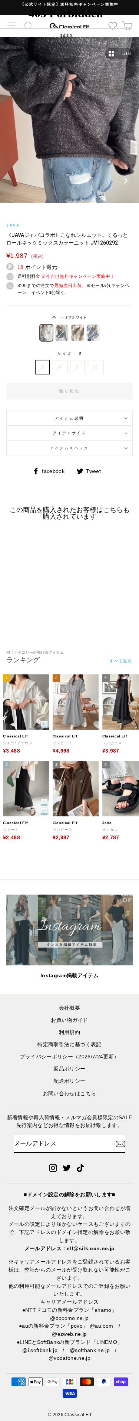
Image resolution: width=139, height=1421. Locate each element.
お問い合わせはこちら (69, 1093)
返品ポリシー (69, 1069)
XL (95, 366)
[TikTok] (80, 1168)
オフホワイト (46, 333)
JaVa (13, 225)
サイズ (69, 354)
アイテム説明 (69, 418)
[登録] (120, 1144)
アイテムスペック (69, 448)
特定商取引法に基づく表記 (69, 1044)
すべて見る (120, 661)
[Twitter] (67, 1168)
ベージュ (77, 333)
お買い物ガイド (69, 1020)
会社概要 (69, 1008)
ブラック (62, 333)
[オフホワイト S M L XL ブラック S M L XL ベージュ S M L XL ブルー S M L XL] (69, 123)
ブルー (93, 333)
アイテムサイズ (69, 433)
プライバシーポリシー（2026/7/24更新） (69, 1056)
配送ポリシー (69, 1081)
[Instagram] (53, 1168)
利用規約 (69, 1032)
